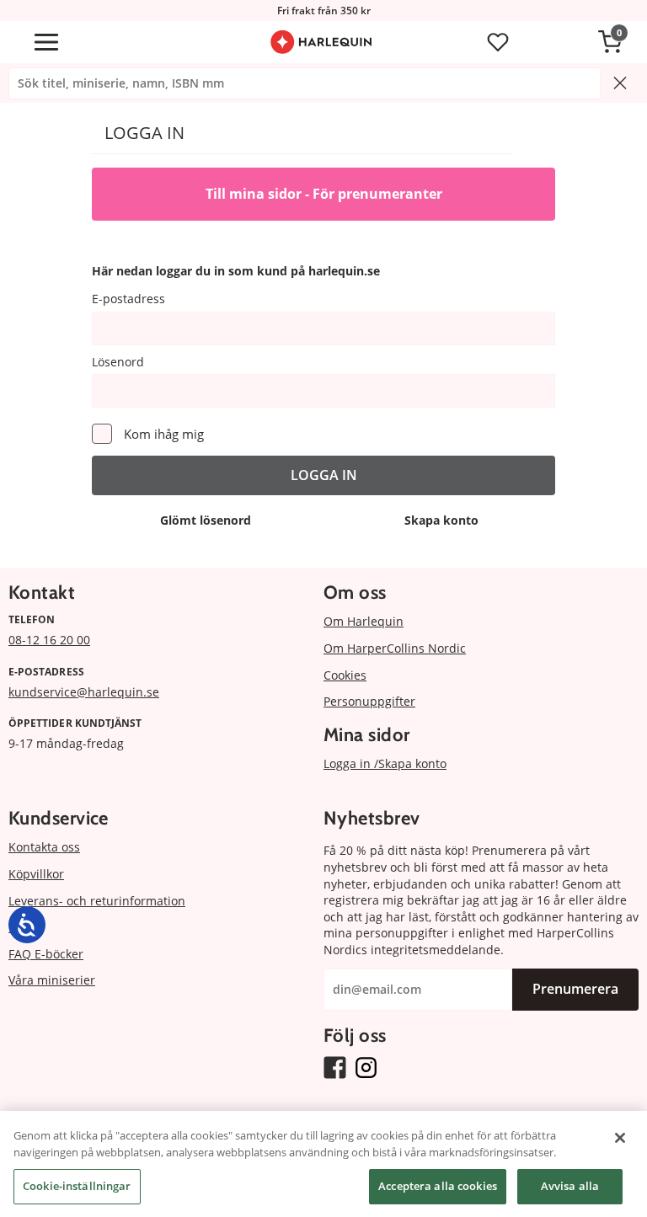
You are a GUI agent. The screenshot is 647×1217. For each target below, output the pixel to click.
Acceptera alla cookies (437, 1185)
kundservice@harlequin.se (83, 692)
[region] (323, 1164)
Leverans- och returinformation (96, 901)
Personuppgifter (369, 701)
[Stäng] (620, 1137)
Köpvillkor (36, 874)
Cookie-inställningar (77, 1185)
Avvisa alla (570, 1185)
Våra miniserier (51, 980)
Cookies (345, 675)
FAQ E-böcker (45, 954)
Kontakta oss (44, 847)
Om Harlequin (364, 621)
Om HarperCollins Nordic (395, 648)
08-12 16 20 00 (49, 640)
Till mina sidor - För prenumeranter (324, 193)
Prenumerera (575, 988)
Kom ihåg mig (164, 433)
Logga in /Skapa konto (385, 763)
